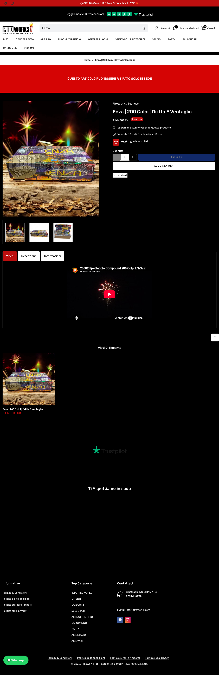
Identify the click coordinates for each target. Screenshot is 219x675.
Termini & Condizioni (15, 592)
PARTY (75, 628)
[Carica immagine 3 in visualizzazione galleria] (63, 232)
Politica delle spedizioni (16, 598)
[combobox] (94, 28)
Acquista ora (163, 165)
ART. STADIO (79, 634)
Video (10, 256)
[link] (109, 78)
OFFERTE (76, 598)
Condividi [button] (122, 175)
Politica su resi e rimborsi (17, 604)
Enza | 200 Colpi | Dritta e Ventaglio (23, 409)
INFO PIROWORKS (82, 592)
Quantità (118, 150)
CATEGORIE (78, 604)
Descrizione (28, 256)
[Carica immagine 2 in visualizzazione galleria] (39, 232)
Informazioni (52, 256)
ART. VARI (77, 641)
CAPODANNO (79, 622)
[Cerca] (143, 28)
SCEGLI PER (78, 610)
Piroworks (88, 663)
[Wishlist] (116, 142)
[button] (7, 39)
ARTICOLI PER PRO (82, 616)
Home (87, 60)
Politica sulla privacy (15, 610)
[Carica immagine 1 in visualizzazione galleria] (15, 232)
